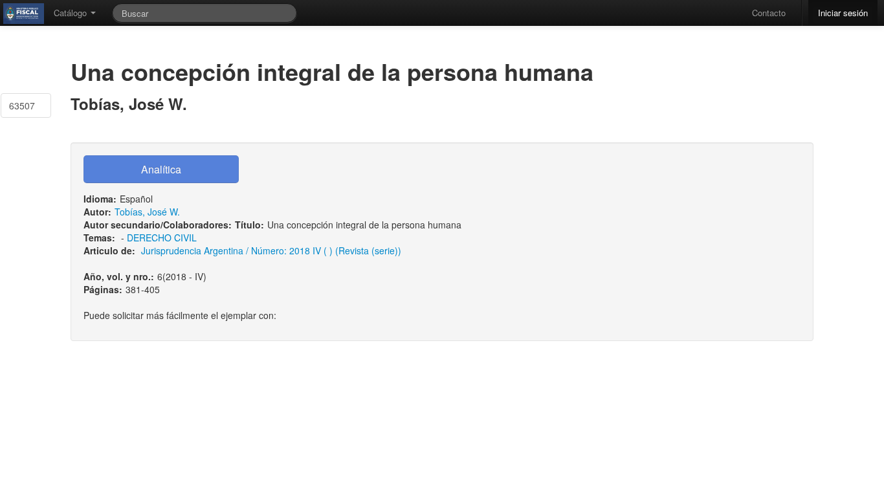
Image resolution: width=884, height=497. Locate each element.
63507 (22, 105)
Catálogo (71, 12)
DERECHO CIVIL (162, 237)
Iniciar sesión (843, 12)
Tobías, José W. (147, 211)
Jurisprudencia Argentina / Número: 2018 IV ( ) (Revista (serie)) (271, 250)
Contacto (769, 12)
